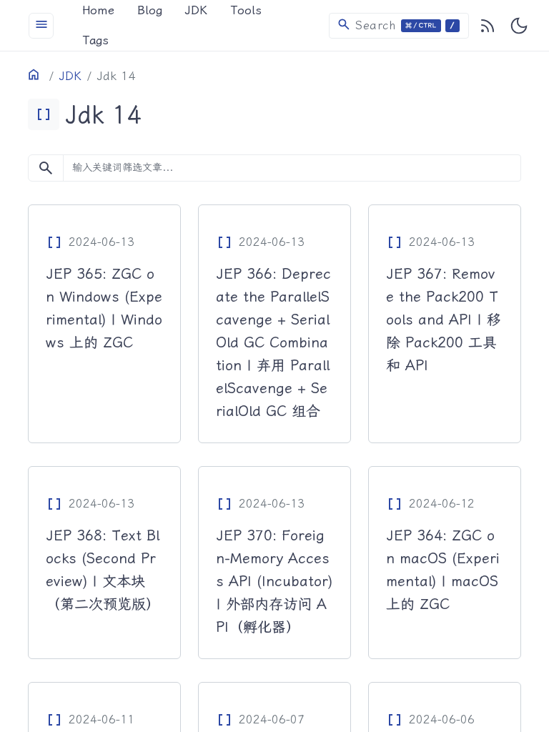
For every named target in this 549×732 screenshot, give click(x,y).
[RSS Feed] (487, 26)
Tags (95, 40)
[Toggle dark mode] (519, 26)
